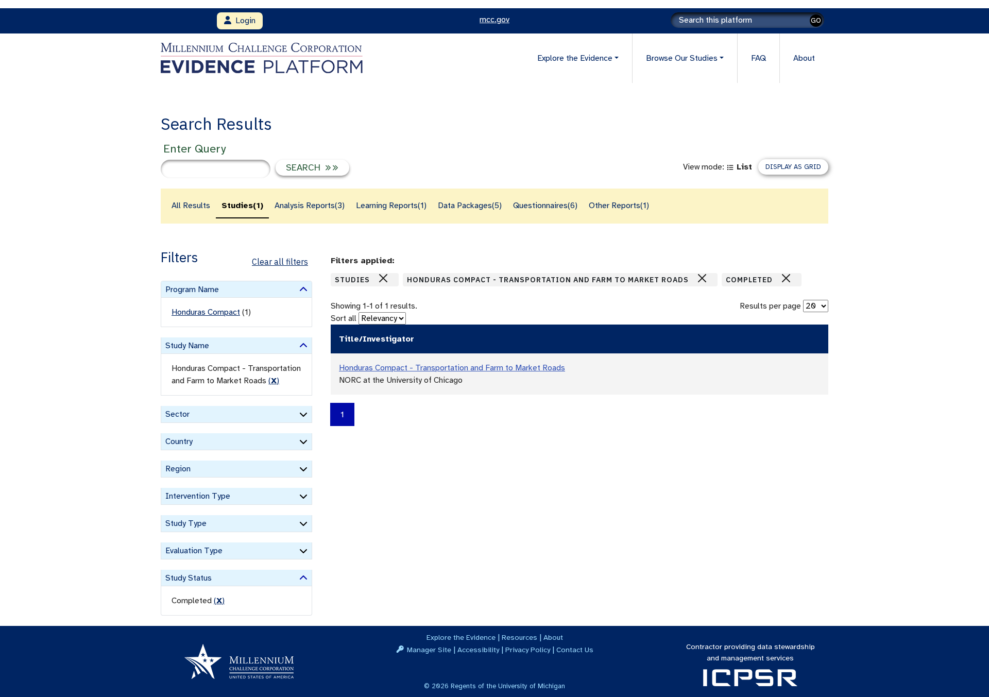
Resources (519, 637)
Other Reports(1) (619, 205)
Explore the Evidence (461, 637)
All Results (191, 205)
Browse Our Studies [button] (682, 58)
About (804, 58)
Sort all (343, 318)
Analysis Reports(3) (310, 205)
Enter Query (194, 149)
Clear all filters (280, 262)
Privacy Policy (527, 649)
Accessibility (478, 649)
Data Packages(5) (470, 205)
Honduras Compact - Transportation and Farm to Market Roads (452, 368)
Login (243, 20)
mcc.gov (494, 19)
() (273, 381)
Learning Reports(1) (391, 205)
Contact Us (574, 649)
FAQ (758, 58)
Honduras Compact (206, 312)
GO (816, 20)
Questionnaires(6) (545, 205)
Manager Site (429, 649)
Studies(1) (242, 205)
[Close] (383, 278)
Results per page (770, 306)
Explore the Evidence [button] (574, 58)
